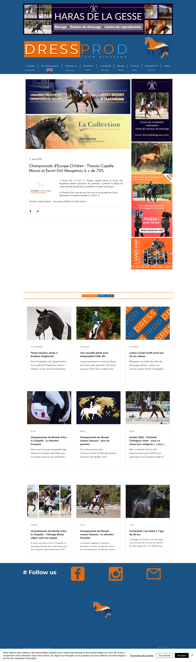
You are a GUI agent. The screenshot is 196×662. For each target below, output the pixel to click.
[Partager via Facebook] (30, 211)
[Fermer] (192, 655)
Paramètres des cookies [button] (142, 655)
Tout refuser (164, 655)
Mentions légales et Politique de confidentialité (37, 648)
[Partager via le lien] (37, 211)
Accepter (181, 655)
